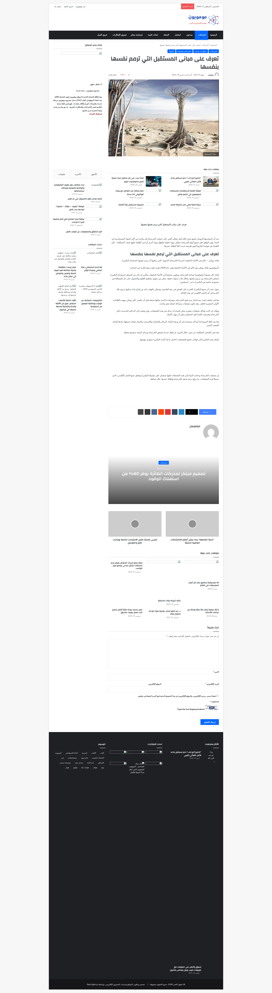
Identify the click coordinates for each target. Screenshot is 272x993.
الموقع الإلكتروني (154, 684)
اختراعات (202, 35)
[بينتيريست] (168, 412)
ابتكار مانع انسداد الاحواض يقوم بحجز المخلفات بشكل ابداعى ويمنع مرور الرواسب (126, 565)
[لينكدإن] (181, 412)
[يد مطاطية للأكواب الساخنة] (118, 756)
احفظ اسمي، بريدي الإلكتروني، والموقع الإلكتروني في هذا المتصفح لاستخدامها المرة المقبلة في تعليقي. (176, 696)
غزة (62, 758)
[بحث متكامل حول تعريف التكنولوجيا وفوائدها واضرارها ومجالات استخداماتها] (94, 188)
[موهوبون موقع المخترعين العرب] (203, 20)
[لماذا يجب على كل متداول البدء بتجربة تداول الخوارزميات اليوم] (153, 181)
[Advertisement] (77, 142)
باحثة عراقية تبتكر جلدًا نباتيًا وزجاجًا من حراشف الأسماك (203, 611)
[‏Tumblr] (175, 412)
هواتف (95, 767)
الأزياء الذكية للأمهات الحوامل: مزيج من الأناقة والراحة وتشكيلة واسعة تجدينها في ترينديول (66, 305)
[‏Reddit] (161, 412)
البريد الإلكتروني (212, 684)
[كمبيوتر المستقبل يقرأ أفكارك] (153, 208)
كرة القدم (90, 763)
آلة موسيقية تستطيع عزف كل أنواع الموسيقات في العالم (204, 584)
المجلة (166, 35)
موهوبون (211, 75)
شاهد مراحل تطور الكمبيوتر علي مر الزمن (85, 199)
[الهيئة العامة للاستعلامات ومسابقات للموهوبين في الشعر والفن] (211, 195)
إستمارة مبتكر (136, 35)
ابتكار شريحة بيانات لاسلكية (169, 600)
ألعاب (102, 753)
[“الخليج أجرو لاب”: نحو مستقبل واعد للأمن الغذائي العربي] (211, 181)
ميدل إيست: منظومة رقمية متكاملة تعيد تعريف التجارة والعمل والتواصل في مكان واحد (65, 271)
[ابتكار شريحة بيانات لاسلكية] (164, 579)
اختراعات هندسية (184, 51)
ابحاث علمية (153, 35)
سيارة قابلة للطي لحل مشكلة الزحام (186, 205)
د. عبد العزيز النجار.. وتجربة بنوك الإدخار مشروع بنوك (165, 612)
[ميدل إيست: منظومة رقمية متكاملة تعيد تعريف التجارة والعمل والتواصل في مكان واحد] (64, 257)
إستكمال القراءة (95, 114)
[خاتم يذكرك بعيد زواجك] (136, 768)
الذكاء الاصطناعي (71, 753)
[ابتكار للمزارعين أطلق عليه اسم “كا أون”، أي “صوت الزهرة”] (118, 771)
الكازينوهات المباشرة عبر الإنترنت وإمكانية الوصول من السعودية (91, 303)
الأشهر (94, 174)
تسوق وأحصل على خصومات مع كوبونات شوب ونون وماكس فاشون (185, 968)
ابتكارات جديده (200, 51)
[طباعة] (141, 412)
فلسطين (101, 763)
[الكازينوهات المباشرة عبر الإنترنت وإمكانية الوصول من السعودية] (90, 291)
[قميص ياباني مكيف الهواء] (153, 768)
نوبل (102, 767)
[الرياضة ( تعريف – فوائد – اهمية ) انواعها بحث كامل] (94, 210)
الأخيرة (78, 174)
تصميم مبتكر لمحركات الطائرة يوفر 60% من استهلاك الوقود (163, 476)
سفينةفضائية (72, 758)
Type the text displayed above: (191, 709)
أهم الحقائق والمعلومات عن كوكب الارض (84, 232)
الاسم (216, 672)
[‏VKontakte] (154, 412)
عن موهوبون (81, 6)
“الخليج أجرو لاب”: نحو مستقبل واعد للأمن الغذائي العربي (186, 180)
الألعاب (93, 753)
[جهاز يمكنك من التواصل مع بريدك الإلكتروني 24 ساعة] (153, 194)
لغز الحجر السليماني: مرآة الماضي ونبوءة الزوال (91, 268)
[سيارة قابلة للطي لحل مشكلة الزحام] (211, 208)
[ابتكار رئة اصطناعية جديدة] (153, 755)
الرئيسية (213, 35)
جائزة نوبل (84, 758)
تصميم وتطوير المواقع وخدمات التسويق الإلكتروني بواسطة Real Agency (116, 984)
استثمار (178, 35)
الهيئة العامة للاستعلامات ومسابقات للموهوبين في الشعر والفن (185, 192)
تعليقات (61, 174)
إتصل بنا (58, 6)
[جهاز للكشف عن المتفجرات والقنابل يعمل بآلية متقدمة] (136, 755)
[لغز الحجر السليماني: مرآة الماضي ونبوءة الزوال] (90, 257)
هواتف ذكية (85, 767)
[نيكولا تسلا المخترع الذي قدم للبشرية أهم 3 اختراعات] (94, 223)
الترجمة (84, 753)
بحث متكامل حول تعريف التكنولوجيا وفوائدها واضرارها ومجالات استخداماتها (69, 188)
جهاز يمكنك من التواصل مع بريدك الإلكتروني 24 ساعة (129, 192)
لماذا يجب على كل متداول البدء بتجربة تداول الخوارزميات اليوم (128, 180)
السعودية (58, 753)
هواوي (75, 767)
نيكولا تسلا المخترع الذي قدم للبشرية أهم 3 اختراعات (68, 220)
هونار (67, 767)
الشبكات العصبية (98, 758)
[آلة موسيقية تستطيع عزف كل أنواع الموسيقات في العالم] (202, 570)
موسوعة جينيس (65, 763)
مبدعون (189, 35)
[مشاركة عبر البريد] (147, 412)
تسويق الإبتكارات (120, 35)
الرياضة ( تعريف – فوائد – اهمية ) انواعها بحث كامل (70, 208)
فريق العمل (68, 6)
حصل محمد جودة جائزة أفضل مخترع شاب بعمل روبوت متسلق (127, 611)
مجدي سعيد (79, 763)
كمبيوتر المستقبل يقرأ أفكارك (131, 205)
